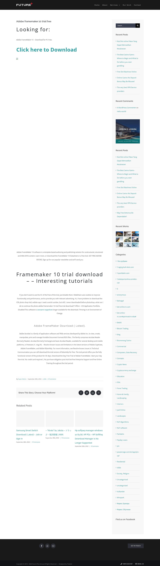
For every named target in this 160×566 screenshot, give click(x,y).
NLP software (122, 428)
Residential (121, 462)
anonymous (121, 295)
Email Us (140, 564)
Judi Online (121, 410)
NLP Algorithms (123, 422)
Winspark (120, 497)
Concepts (120, 358)
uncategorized (122, 485)
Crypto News (122, 364)
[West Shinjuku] (127, 239)
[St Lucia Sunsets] (135, 234)
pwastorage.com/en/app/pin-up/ (128, 454)
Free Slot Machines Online (126, 72)
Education (120, 376)
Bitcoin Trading (122, 328)
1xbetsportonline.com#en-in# (127, 281)
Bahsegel (120, 301)
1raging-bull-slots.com (125, 267)
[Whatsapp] (47, 545)
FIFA (118, 382)
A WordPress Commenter (126, 107)
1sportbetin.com (123, 273)
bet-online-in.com (123, 307)
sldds (44, 379)
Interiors (120, 404)
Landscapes (121, 416)
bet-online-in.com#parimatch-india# (126, 315)
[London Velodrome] (119, 245)
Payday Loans (122, 440)
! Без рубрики (122, 261)
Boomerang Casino (124, 340)
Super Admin (22, 379)
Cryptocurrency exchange (126, 370)
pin (118, 446)
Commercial (121, 346)
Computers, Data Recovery (127, 352)
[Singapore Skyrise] (127, 234)
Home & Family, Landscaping (123, 396)
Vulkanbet (121, 491)
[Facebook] (41, 545)
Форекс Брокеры (123, 503)
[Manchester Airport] (135, 239)
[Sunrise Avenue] (119, 234)
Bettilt (119, 322)
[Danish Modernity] (119, 239)
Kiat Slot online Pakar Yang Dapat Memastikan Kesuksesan (127, 45)
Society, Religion (123, 473)
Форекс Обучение (123, 509)
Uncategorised (122, 479)
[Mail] (53, 545)
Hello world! (121, 111)
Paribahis (120, 434)
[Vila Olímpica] (135, 245)
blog (118, 334)
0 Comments (52, 379)
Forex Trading (122, 388)
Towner (69, 564)
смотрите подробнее (45, 310)
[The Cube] (127, 245)
